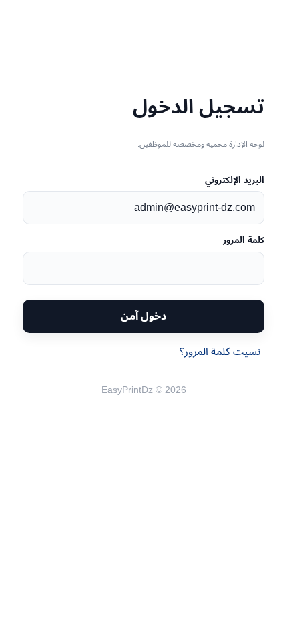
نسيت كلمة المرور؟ (220, 351)
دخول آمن (143, 316)
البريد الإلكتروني (234, 180)
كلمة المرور (243, 240)
